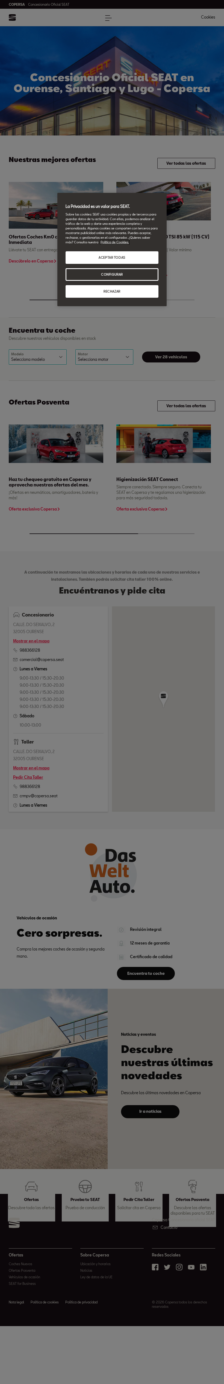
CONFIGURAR (112, 274)
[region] (112, 249)
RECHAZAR (112, 291)
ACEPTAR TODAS (112, 257)
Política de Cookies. (115, 242)
